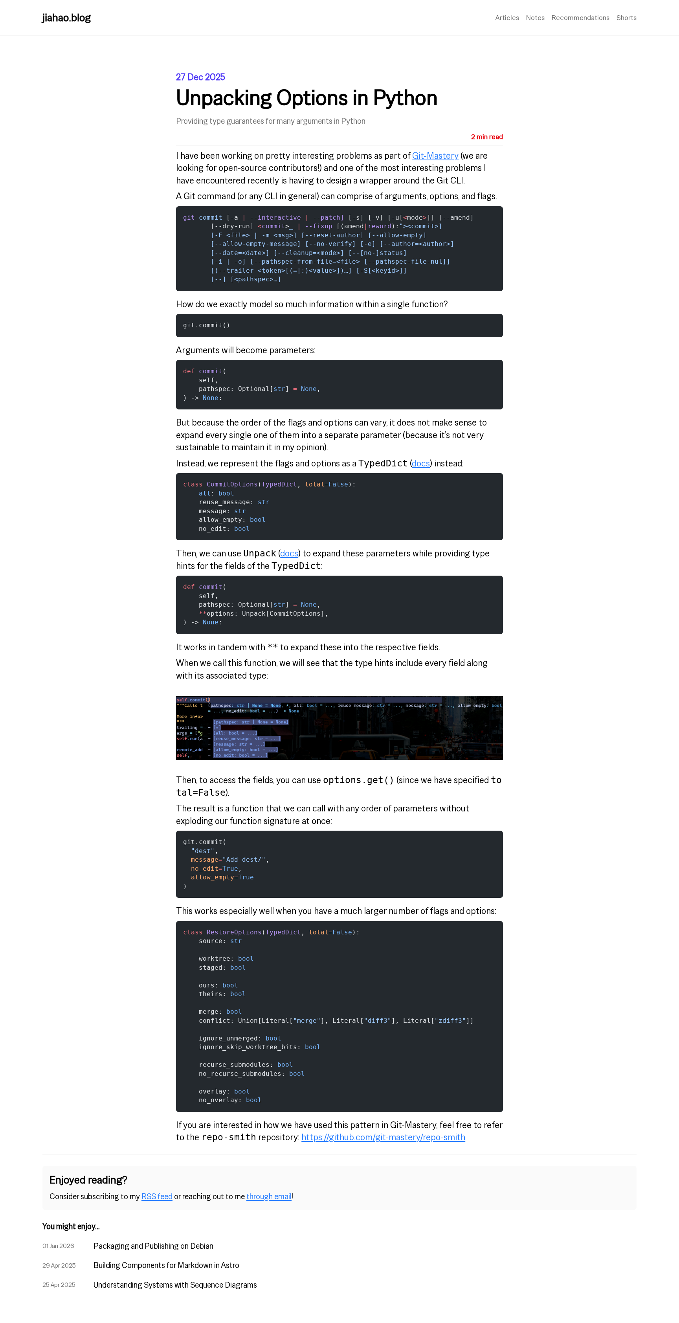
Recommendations (580, 17)
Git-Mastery (435, 155)
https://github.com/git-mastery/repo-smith (383, 1137)
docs (421, 463)
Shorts (627, 17)
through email (269, 1196)
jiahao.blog (66, 17)
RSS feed (157, 1196)
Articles (507, 17)
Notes (535, 17)
